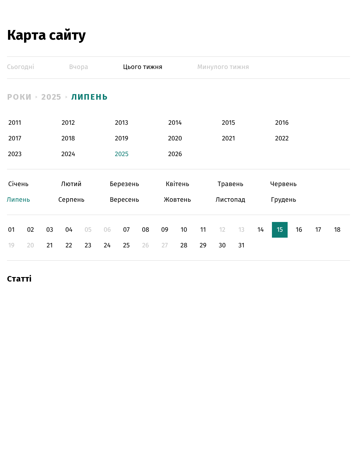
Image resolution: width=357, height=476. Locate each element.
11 (203, 230)
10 (184, 230)
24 (107, 245)
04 (69, 230)
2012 (68, 123)
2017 (14, 139)
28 (184, 245)
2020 (175, 139)
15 (280, 230)
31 (241, 245)
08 (145, 230)
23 (88, 245)
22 (69, 245)
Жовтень (177, 200)
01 (11, 230)
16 (299, 230)
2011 (14, 123)
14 (260, 230)
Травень (230, 184)
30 (222, 245)
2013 (121, 123)
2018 (68, 139)
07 (126, 230)
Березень (124, 184)
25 (126, 245)
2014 (175, 123)
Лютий (71, 184)
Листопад (230, 200)
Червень (283, 184)
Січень (18, 184)
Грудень (283, 200)
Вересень (124, 200)
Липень (89, 97)
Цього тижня (142, 67)
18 (337, 230)
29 (203, 245)
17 (318, 230)
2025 (51, 97)
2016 (281, 123)
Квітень (177, 184)
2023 (15, 154)
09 (164, 230)
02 (30, 230)
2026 (175, 154)
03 (49, 230)
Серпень (71, 200)
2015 (228, 123)
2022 (282, 139)
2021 (228, 139)
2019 (121, 139)
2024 (68, 154)
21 (50, 245)
